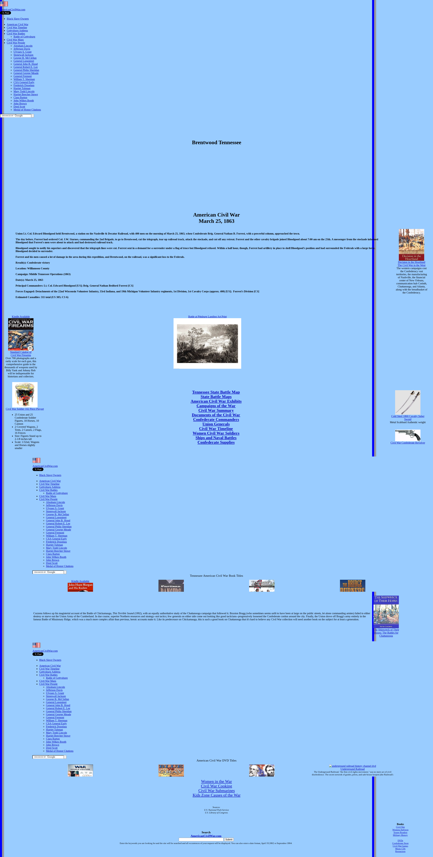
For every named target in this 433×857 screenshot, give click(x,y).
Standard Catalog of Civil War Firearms (20, 354)
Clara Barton (20, 97)
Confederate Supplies (216, 442)
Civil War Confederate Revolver (408, 442)
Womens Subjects (400, 829)
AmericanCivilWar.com (12, 9)
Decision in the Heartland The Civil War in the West (411, 264)
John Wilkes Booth (24, 100)
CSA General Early (24, 82)
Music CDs (400, 848)
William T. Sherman (24, 79)
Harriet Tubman (22, 88)
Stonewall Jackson (23, 54)
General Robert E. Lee (26, 67)
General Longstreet (24, 61)
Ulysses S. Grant (22, 51)
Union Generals (216, 424)
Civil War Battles (16, 33)
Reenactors (400, 851)
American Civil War (17, 24)
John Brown (20, 103)
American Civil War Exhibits (216, 401)
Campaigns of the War (216, 406)
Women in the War (216, 781)
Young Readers (400, 832)
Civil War (400, 827)
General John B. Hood (26, 64)
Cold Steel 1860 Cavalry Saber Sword (407, 418)
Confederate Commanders (216, 419)
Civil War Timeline (17, 27)
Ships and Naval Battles (216, 438)
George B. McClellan (25, 57)
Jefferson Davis (22, 48)
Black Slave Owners (18, 18)
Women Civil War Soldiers (216, 433)
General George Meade (26, 73)
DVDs (400, 840)
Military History (400, 835)
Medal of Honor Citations (27, 109)
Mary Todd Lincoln (24, 91)
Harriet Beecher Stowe (26, 94)
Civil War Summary (216, 410)
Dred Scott (19, 106)
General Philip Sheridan (26, 70)
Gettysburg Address (17, 30)
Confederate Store (400, 843)
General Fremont (23, 76)
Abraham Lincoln (23, 45)
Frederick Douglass (24, 85)
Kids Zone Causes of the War (217, 795)
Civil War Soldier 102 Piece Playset (25, 408)
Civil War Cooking (216, 786)
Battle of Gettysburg (24, 36)
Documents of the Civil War (216, 415)
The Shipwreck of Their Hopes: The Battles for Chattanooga (386, 632)
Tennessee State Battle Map (216, 392)
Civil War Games (400, 846)
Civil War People (16, 42)
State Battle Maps (216, 396)
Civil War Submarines (216, 790)
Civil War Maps (15, 39)
